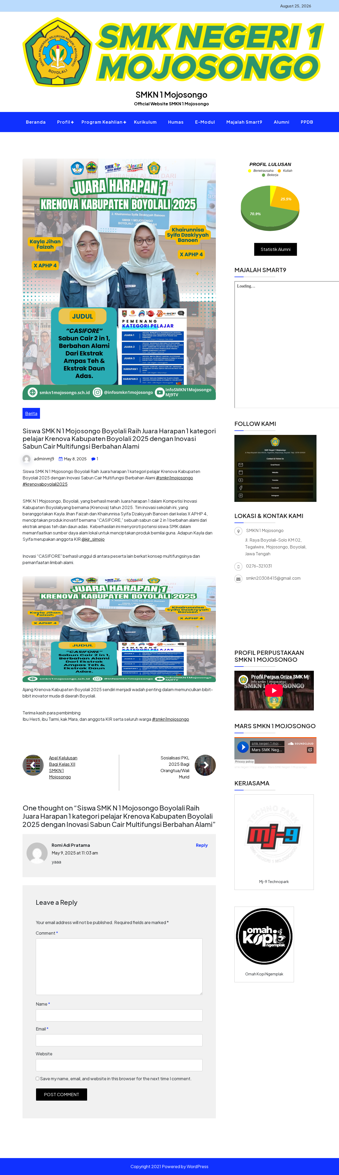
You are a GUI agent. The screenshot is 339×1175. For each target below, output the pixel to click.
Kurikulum (145, 122)
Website (44, 1053)
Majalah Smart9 (244, 122)
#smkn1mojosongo (174, 477)
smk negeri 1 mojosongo (250, 767)
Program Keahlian (102, 122)
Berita (31, 413)
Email (42, 1029)
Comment (47, 933)
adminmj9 (44, 459)
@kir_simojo (93, 539)
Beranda (36, 122)
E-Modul (205, 122)
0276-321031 (259, 566)
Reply (202, 845)
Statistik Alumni (276, 249)
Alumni (281, 122)
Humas (176, 122)
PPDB (307, 122)
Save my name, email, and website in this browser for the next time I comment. (116, 1078)
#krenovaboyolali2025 (45, 484)
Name (43, 1004)
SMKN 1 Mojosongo (171, 94)
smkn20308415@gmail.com (273, 578)
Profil (63, 122)
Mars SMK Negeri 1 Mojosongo (287, 767)
